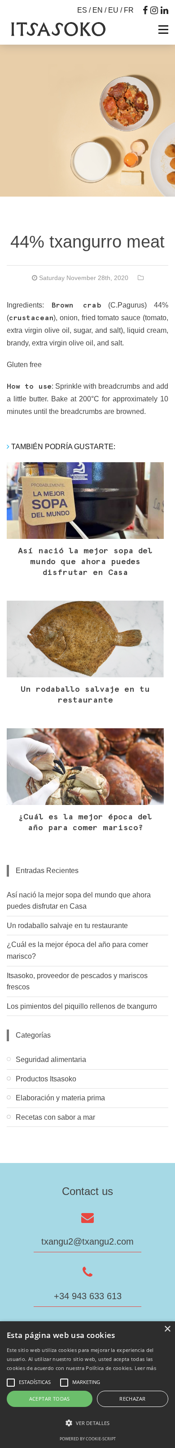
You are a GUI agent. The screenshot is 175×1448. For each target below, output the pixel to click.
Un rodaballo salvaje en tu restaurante (67, 925)
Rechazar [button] (132, 1398)
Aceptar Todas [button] (49, 1398)
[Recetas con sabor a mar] (87, 1133)
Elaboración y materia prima (60, 1098)
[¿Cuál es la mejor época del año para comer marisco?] (85, 766)
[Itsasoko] (57, 29)
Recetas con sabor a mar (55, 1117)
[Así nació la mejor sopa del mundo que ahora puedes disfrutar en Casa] (85, 500)
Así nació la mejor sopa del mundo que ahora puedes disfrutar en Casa (85, 562)
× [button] (167, 1329)
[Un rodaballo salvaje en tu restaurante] (85, 639)
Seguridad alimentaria (51, 1059)
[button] (87, 1423)
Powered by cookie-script (88, 1439)
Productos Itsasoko (46, 1079)
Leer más (145, 1368)
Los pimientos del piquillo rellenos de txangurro (82, 1006)
